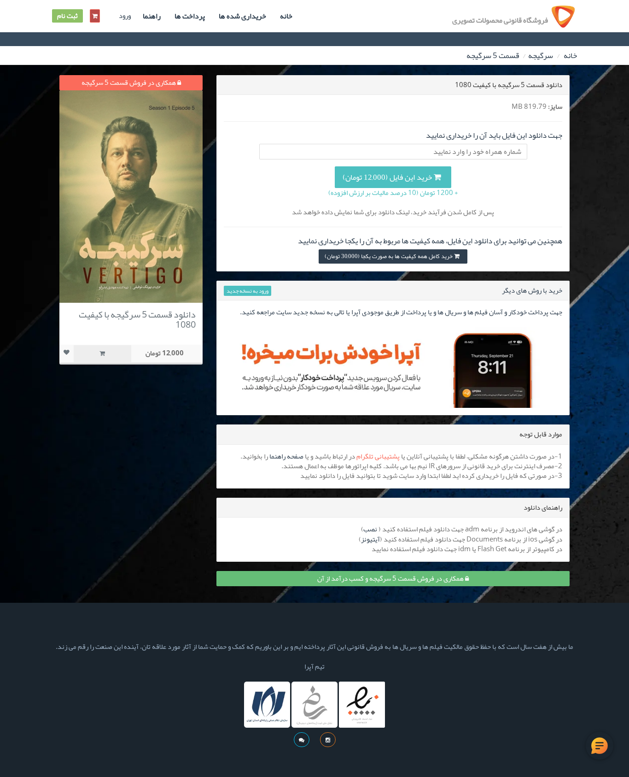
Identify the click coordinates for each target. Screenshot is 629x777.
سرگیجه (540, 55)
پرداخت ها (190, 16)
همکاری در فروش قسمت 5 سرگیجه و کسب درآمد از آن (391, 578)
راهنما (152, 16)
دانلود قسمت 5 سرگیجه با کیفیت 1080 (137, 319)
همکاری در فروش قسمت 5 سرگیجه (129, 82)
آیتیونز (370, 539)
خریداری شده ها (242, 16)
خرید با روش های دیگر (532, 290)
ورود (125, 16)
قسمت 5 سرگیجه (492, 55)
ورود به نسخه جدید (247, 291)
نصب (370, 529)
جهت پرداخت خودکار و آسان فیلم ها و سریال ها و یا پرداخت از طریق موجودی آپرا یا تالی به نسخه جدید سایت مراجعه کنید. (401, 312)
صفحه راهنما (286, 456)
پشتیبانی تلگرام (378, 456)
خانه (286, 16)
